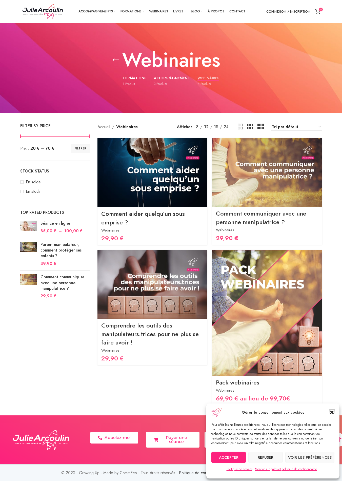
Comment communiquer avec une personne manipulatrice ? (62, 282)
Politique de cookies (239, 469)
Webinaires (110, 230)
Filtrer (80, 148)
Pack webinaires (237, 382)
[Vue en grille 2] (240, 126)
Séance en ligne (55, 223)
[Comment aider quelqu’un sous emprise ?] (152, 172)
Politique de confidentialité (201, 473)
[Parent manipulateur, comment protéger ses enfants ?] (28, 254)
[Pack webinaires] (267, 313)
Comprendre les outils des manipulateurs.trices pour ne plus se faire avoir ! (150, 334)
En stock (33, 191)
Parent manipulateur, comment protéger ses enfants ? (61, 250)
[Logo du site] (43, 11)
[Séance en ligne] (28, 227)
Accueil (103, 127)
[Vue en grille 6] (260, 126)
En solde (33, 182)
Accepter (228, 457)
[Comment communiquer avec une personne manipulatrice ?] (28, 286)
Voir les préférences (310, 457)
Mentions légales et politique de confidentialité (286, 469)
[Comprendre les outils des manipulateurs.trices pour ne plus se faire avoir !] (152, 284)
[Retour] (115, 60)
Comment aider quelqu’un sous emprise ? (143, 218)
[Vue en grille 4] (250, 126)
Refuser (265, 457)
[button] (331, 412)
